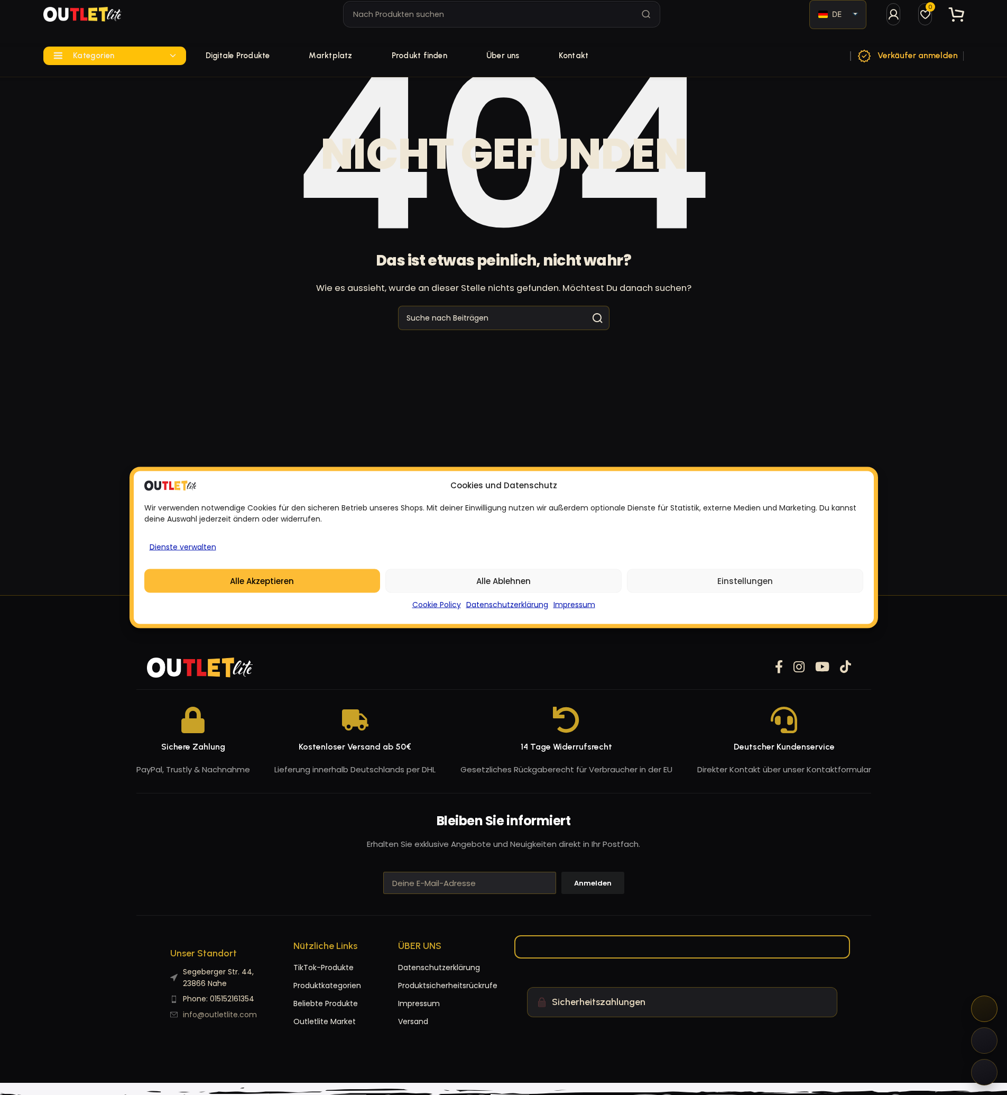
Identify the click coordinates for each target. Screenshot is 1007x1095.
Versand (413, 1021)
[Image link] (200, 666)
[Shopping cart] (957, 14)
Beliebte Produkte (325, 1003)
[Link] (893, 14)
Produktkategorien (327, 985)
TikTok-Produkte (323, 967)
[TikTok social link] (845, 667)
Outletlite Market (324, 1021)
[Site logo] (82, 14)
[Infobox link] (907, 56)
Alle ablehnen (503, 580)
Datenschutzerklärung (507, 604)
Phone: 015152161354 (218, 998)
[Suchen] (646, 14)
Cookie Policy (436, 604)
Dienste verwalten (183, 547)
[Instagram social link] (799, 667)
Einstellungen (745, 580)
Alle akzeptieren (262, 580)
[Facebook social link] (779, 667)
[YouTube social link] (822, 667)
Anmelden (593, 883)
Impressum (574, 604)
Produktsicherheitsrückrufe (419, 985)
